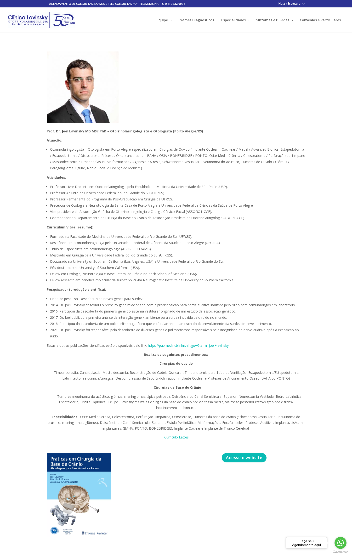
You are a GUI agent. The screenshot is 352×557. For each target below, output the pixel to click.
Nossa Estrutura (289, 4)
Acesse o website (244, 457)
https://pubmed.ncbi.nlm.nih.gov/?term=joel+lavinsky (188, 345)
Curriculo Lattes (176, 437)
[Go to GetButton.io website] (340, 552)
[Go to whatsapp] (340, 543)
